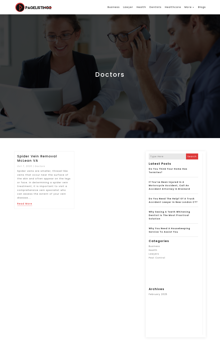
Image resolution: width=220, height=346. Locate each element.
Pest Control (157, 257)
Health (141, 7)
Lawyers (154, 253)
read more (24, 203)
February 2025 (158, 294)
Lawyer (128, 7)
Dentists (155, 7)
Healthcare (173, 7)
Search (192, 156)
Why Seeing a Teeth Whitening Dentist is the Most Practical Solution (169, 215)
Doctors (40, 166)
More (188, 7)
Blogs (202, 7)
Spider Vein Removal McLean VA (37, 158)
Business (113, 7)
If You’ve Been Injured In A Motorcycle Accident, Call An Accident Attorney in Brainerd (169, 185)
